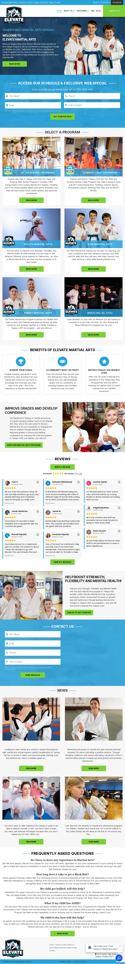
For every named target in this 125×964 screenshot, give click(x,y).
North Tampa (53, 948)
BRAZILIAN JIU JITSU (100, 312)
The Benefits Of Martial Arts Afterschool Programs (93, 822)
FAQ (92, 11)
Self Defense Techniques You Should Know (31, 822)
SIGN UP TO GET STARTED (79, 613)
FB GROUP (117, 2)
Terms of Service (80, 961)
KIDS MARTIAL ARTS (100, 244)
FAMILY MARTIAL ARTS (38, 312)
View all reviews (62, 562)
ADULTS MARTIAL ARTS (38, 244)
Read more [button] (9, 503)
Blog (98, 11)
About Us (68, 11)
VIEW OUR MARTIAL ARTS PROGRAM (24, 445)
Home (59, 11)
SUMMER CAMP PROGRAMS (100, 172)
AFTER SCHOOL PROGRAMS (38, 172)
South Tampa (66, 948)
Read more (52, 758)
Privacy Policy (65, 961)
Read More (14, 64)
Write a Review (62, 467)
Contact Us (114, 11)
